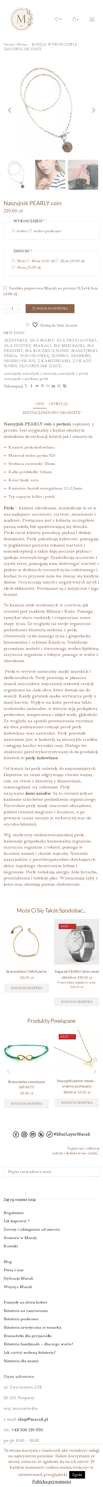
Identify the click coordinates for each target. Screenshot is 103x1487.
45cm (28, 267)
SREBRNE (81, 355)
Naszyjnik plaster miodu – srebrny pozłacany (76, 1083)
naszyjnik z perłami (21, 378)
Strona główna (16, 44)
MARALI (42, 345)
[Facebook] (31, 386)
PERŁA (11, 355)
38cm (20, 261)
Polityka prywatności (51, 1481)
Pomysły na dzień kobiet (25, 1302)
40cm (42, 261)
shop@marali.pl (33, 1419)
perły (44, 378)
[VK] (37, 386)
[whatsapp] (59, 386)
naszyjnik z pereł (72, 373)
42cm (71, 261)
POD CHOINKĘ (34, 355)
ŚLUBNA (60, 355)
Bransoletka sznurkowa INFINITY (26, 1084)
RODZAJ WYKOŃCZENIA (54, 44)
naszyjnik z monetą (40, 373)
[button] (10, 110)
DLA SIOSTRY (17, 345)
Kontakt (11, 1246)
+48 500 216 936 (27, 1429)
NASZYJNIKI (84, 350)
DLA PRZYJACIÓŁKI (76, 340)
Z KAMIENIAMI (54, 360)
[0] (56, 19)
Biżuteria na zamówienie (26, 1310)
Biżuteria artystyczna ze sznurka (32, 1327)
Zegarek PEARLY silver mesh (76, 971)
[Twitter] (26, 386)
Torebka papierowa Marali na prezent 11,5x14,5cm (51, 291)
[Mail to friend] (48, 386)
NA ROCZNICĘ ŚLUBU (47, 350)
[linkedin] (53, 386)
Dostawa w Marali (20, 1237)
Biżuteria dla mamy (21, 1360)
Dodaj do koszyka (52, 308)
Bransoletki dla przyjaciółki (28, 1335)
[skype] (64, 386)
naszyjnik (12, 373)
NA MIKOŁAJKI (69, 345)
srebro (22, 231)
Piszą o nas (13, 1269)
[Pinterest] (42, 386)
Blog (8, 1261)
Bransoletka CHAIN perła (26, 971)
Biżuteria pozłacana (21, 1318)
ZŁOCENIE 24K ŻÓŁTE (22, 49)
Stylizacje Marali (18, 1278)
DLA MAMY (42, 340)
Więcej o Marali (18, 1286)
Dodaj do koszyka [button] (76, 1002)
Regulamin (14, 1212)
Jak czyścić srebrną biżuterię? (30, 1352)
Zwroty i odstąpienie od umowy (32, 1229)
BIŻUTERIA (16, 340)
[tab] (39, 404)
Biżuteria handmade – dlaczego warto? (38, 1344)
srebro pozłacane (47, 231)
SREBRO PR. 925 (19, 360)
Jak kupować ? (17, 1220)
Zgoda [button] (77, 1475)
